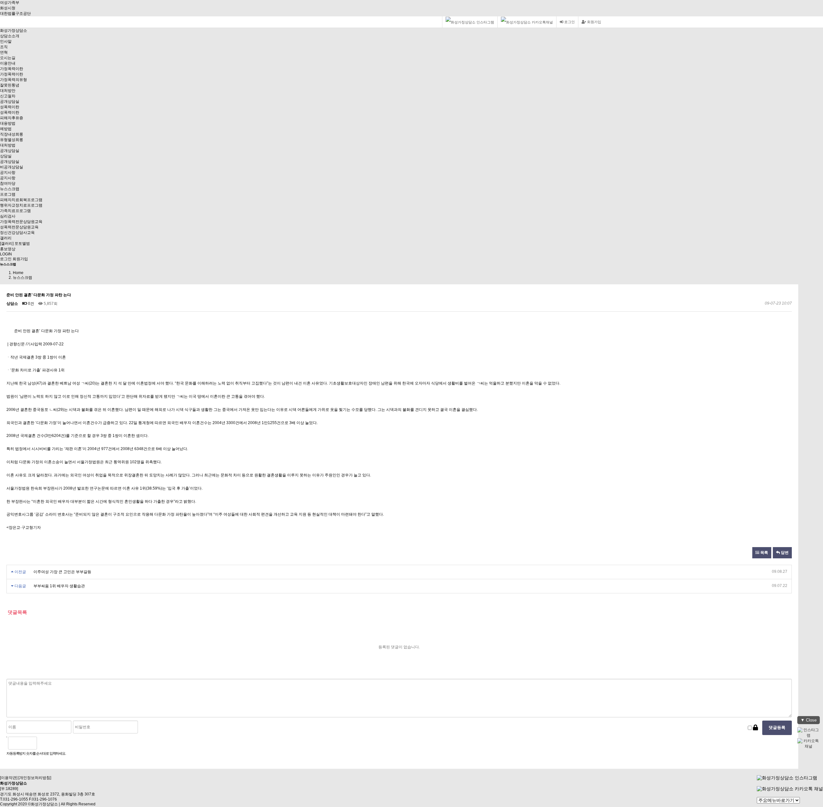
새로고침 (58, 743)
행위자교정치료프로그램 (21, 205)
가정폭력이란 (11, 69)
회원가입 (593, 22)
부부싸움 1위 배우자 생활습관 (58, 586)
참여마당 (7, 183)
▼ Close (808, 720)
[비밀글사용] (755, 727)
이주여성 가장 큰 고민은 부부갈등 (61, 572)
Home (18, 272)
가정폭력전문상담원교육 (21, 221)
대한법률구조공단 (15, 13)
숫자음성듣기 (44, 743)
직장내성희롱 (11, 134)
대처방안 (7, 90)
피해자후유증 (11, 118)
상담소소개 (9, 36)
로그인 (569, 22)
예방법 (6, 129)
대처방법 (7, 145)
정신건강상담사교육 (17, 232)
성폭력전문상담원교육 (19, 227)
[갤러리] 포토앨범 (15, 243)
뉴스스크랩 (9, 189)
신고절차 (7, 96)
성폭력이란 (9, 107)
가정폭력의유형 (13, 79)
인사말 (6, 41)
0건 (30, 303)
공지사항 (7, 172)
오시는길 (7, 58)
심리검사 (7, 216)
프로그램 (7, 194)
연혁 (4, 52)
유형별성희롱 (11, 139)
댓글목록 (16, 612)
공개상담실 (9, 101)
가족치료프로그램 (15, 210)
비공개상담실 (11, 167)
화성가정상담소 (13, 30)
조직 (4, 47)
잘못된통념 (9, 85)
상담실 (6, 156)
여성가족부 (9, 2)
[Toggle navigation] (28, 30)
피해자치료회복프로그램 (21, 200)
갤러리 (6, 238)
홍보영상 (7, 249)
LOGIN (6, 254)
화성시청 (7, 8)
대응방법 (7, 123)
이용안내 (7, 63)
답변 (784, 552)
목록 (763, 552)
